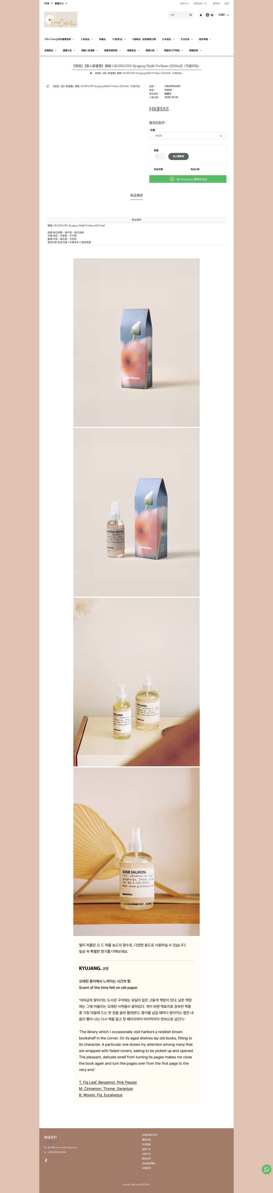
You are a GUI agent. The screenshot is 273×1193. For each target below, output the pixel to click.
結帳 (226, 3)
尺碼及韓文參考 (150, 1134)
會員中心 (184, 3)
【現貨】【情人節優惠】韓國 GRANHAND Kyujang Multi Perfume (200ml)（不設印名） (139, 73)
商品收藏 (158, 169)
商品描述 (136, 195)
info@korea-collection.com (62, 1147)
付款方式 (146, 1153)
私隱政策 (146, 1168)
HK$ (46, 3)
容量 (153, 130)
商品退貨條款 (148, 1163)
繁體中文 (58, 3)
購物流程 (146, 1139)
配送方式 (146, 1149)
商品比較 (195, 169)
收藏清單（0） (201, 3)
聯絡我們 (146, 1158)
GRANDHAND (173, 86)
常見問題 (146, 1144)
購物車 (216, 3)
